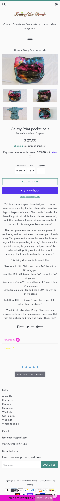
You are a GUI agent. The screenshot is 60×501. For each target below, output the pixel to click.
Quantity (41, 165)
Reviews (6, 404)
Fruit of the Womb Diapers (33, 480)
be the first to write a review (30, 374)
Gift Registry (8, 416)
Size (31, 165)
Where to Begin (10, 423)
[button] (30, 498)
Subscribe (7, 408)
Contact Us (7, 400)
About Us (7, 396)
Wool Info (7, 412)
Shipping (18, 145)
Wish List (7, 419)
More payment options (30, 196)
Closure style (21, 165)
